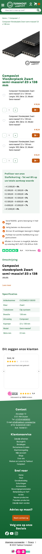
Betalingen (21, 444)
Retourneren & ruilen (21, 447)
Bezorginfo (21, 442)
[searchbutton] (38, 10)
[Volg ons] (7, 533)
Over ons (21, 458)
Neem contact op (21, 518)
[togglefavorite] (2, 95)
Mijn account (21, 453)
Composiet (13, 18)
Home (4, 18)
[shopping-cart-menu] (37, 5)
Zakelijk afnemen (21, 439)
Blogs (21, 456)
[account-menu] (30, 5)
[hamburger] (3, 5)
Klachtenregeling (21, 450)
